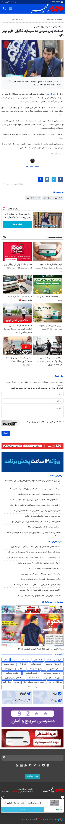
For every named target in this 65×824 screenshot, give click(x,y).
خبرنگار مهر (50, 94)
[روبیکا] (30, 765)
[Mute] (40, 225)
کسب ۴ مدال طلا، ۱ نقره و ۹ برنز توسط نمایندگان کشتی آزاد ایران (35, 546)
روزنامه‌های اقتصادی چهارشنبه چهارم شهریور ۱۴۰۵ (39, 649)
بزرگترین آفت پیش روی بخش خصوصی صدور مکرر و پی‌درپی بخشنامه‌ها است (32, 482)
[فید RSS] (26, 765)
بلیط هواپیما (34, 677)
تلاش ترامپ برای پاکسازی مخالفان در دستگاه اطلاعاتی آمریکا (37, 510)
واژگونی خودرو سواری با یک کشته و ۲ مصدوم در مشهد (39, 563)
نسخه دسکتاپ (32, 776)
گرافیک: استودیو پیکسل (29, 819)
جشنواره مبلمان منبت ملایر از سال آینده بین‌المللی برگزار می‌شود (35, 521)
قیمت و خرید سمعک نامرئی (33, 682)
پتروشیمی (47, 197)
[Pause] (36, 225)
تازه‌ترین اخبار (56, 476)
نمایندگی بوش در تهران (13, 677)
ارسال (5, 433)
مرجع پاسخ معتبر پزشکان (14, 668)
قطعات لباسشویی (11, 673)
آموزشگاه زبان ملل (55, 682)
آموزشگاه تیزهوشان (53, 677)
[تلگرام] (48, 765)
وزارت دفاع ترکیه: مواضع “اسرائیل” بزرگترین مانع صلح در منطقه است (33, 499)
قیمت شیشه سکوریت (21, 659)
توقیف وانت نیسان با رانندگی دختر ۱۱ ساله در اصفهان (40, 579)
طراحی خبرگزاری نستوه (50, 819)
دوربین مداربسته (36, 668)
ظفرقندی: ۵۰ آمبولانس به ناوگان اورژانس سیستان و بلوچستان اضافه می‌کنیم (33, 534)
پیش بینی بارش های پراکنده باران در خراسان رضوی (40, 573)
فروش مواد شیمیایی (52, 673)
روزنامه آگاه (32, 686)
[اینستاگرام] (39, 765)
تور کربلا (23, 664)
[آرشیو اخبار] (21, 765)
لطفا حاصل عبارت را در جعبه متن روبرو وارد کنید (44, 421)
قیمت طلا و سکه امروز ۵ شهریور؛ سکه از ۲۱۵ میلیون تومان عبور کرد (34, 552)
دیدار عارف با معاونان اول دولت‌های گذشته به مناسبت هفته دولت (34, 584)
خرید (23, 809)
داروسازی (58, 197)
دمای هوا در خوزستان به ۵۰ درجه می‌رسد (44, 568)
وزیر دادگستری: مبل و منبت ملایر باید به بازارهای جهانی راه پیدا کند (34, 488)
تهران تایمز (7, 682)
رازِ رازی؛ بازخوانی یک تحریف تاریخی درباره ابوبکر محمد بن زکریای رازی (33, 557)
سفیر (6, 659)
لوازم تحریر (38, 659)
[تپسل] (4, 208)
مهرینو (17, 682)
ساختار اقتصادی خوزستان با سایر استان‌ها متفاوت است (39, 494)
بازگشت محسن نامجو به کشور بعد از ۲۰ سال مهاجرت (40, 590)
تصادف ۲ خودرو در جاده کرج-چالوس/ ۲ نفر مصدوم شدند (38, 595)
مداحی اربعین (55, 668)
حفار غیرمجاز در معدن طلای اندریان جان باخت (42, 516)
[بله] (43, 765)
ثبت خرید (17, 224)
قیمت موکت (36, 664)
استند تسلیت (9, 664)
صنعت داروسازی (33, 197)
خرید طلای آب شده (53, 664)
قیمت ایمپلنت (31, 673)
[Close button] (62, 797)
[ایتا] (17, 765)
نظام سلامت (50, 19)
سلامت (59, 19)
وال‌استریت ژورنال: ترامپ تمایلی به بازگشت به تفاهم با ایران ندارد (35, 505)
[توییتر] (35, 765)
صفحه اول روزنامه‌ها (52, 602)
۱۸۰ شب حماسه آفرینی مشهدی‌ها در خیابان (43, 527)
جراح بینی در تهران (54, 659)
